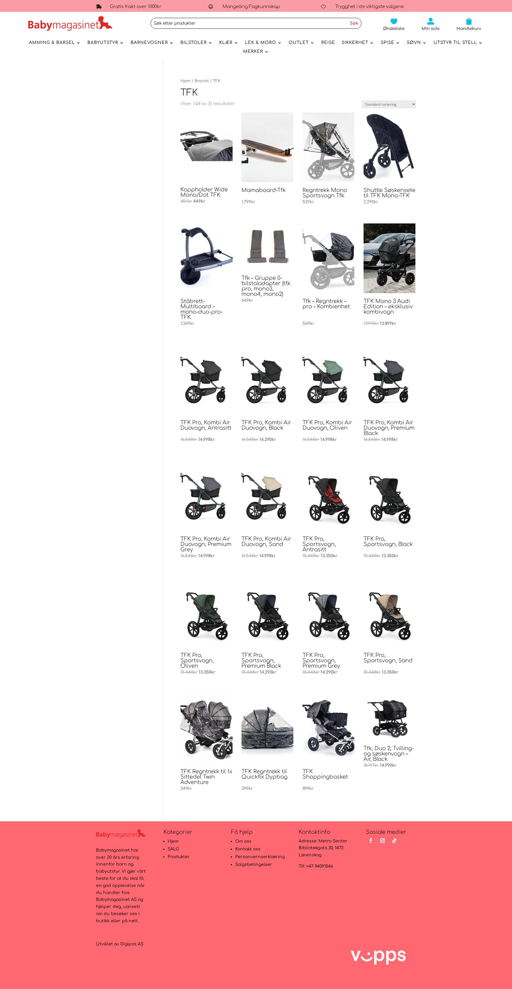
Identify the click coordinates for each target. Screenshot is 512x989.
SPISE (387, 43)
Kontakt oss (247, 849)
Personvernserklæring (260, 857)
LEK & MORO (260, 43)
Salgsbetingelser (253, 864)
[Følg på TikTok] (394, 840)
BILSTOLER (193, 43)
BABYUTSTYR (102, 43)
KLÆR (226, 43)
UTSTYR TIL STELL (455, 43)
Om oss (243, 841)
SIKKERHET (355, 43)
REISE (328, 43)
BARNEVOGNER (149, 43)
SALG (173, 849)
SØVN (414, 43)
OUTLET (299, 43)
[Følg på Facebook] (370, 840)
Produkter (179, 857)
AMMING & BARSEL (52, 43)
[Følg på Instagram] (382, 840)
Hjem (185, 81)
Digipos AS (131, 944)
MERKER (253, 52)
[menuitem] (393, 24)
